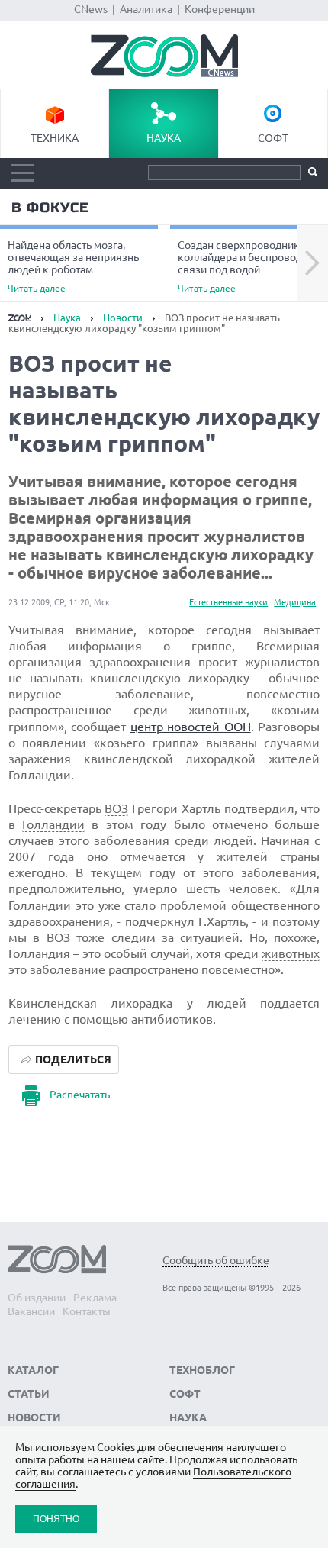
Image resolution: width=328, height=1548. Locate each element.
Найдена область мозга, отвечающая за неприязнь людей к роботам (73, 266)
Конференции (220, 9)
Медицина (295, 602)
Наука (163, 138)
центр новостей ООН (190, 727)
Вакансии (31, 1311)
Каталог (33, 1370)
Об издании (37, 1298)
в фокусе (49, 207)
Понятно (56, 1519)
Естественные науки (228, 602)
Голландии (53, 824)
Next (312, 263)
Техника (55, 138)
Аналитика (146, 9)
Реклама (95, 1298)
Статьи (29, 1394)
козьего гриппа (146, 743)
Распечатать (80, 1094)
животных (291, 953)
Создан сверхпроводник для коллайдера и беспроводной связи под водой (249, 266)
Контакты (87, 1311)
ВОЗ (116, 808)
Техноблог (202, 1370)
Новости (123, 317)
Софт (273, 138)
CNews (91, 9)
